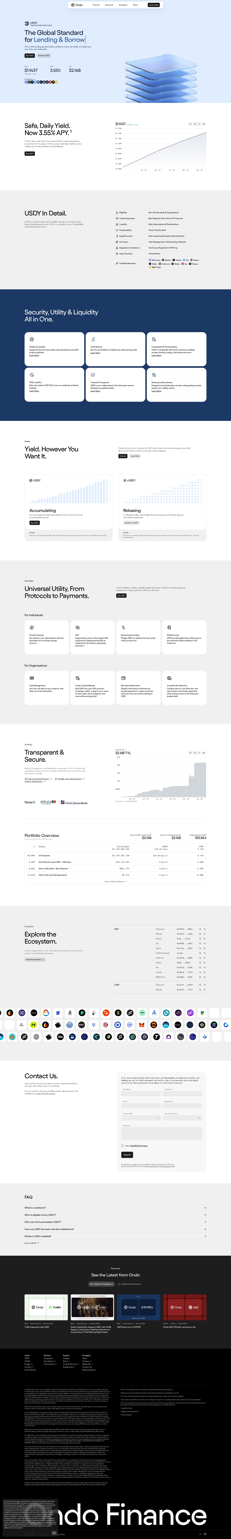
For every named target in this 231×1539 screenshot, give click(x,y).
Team (84, 1358)
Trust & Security (70, 1364)
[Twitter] (200, 1534)
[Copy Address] (200, 929)
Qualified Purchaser (139, 1146)
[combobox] (141, 1117)
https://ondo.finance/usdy (42, 1485)
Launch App (153, 5)
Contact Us (87, 1367)
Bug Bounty (68, 1367)
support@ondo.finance (46, 1093)
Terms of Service (165, 1166)
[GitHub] (205, 1534)
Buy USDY (29, 55)
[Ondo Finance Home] (77, 5)
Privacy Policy (152, 1166)
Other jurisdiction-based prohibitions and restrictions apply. (74, 1397)
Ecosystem (48, 1358)
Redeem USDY (44, 55)
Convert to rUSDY (131, 523)
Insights (66, 1358)
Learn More (136, 456)
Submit (127, 1155)
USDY (27, 1358)
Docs (65, 1361)
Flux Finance (49, 1364)
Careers (85, 1361)
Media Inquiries (88, 1370)
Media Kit (86, 1364)
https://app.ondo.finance (59, 1485)
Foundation (48, 1361)
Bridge (27, 1364)
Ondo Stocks (30, 1370)
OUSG (27, 1361)
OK (54, 1533)
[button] (190, 124)
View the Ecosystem (33, 959)
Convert (123, 456)
